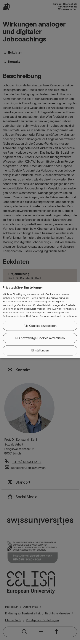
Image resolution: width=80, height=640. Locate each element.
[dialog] (40, 320)
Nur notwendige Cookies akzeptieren (40, 338)
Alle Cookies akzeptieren (40, 326)
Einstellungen (40, 350)
